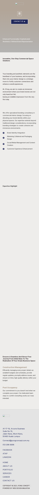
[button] (19, 13)
